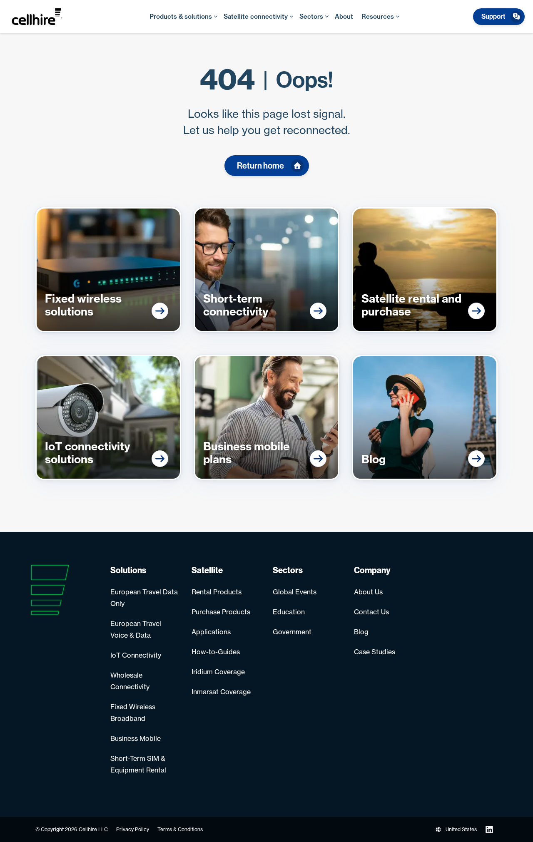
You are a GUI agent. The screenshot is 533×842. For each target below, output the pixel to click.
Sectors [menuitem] (311, 16)
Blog (361, 632)
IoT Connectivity (135, 655)
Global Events (294, 592)
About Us (368, 592)
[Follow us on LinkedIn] (489, 829)
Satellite (207, 570)
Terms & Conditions (180, 829)
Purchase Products (221, 612)
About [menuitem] (344, 16)
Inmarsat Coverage (221, 692)
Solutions (128, 570)
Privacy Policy (132, 829)
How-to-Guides (216, 652)
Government (292, 632)
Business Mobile (135, 738)
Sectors (288, 570)
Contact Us (371, 612)
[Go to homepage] (45, 16)
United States (461, 829)
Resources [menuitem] (377, 16)
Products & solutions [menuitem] (180, 16)
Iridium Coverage (218, 672)
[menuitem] (499, 16)
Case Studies (374, 652)
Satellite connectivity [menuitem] (256, 16)
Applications (211, 632)
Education (289, 612)
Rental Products (217, 592)
